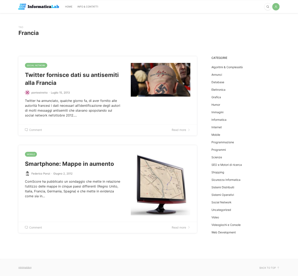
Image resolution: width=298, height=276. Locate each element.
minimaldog (24, 267)
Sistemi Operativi (222, 194)
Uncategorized (221, 209)
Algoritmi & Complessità (227, 67)
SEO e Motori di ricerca (226, 164)
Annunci (216, 74)
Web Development (223, 232)
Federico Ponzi (40, 173)
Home (68, 6)
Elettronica (218, 89)
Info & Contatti (87, 6)
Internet (216, 127)
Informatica (218, 119)
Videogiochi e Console (226, 224)
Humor (215, 104)
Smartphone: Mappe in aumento (69, 163)
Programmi (218, 149)
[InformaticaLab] (38, 7)
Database (217, 82)
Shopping (217, 172)
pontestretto (39, 92)
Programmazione (222, 142)
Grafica (216, 97)
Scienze (216, 157)
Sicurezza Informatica (225, 179)
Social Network (36, 65)
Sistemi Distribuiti (222, 187)
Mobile (31, 154)
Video (215, 217)
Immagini (217, 112)
